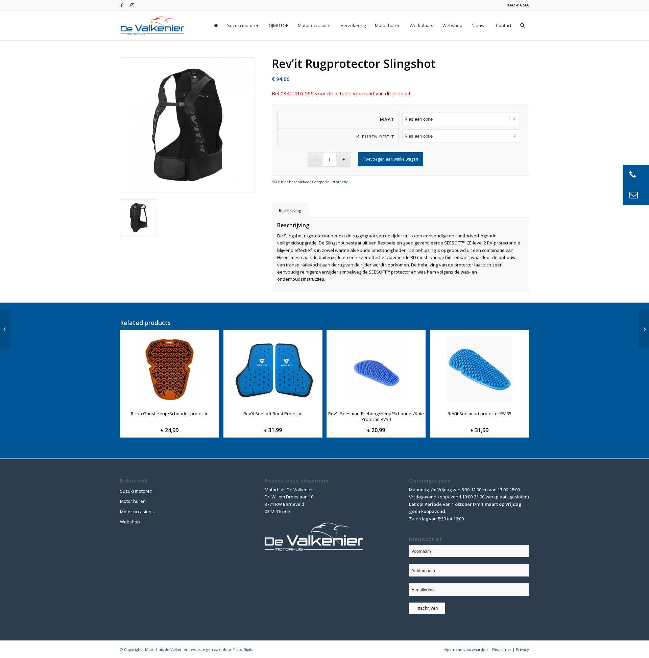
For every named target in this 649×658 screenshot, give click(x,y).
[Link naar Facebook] (122, 5)
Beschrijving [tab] (290, 210)
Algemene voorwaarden (466, 649)
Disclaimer (501, 649)
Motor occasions (137, 512)
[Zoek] (522, 25)
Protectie (340, 181)
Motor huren (133, 501)
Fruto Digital (244, 649)
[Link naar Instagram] (132, 5)
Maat (387, 119)
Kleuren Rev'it (375, 137)
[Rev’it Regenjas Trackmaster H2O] (5, 329)
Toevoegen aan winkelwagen (390, 159)
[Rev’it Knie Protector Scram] (644, 329)
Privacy (522, 649)
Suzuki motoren (136, 491)
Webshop (130, 522)
